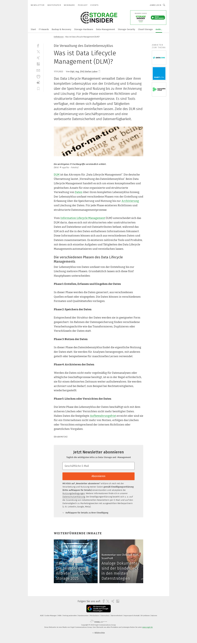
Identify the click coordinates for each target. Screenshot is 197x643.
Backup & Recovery (61, 29)
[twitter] (38, 51)
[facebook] (38, 45)
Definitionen (59, 37)
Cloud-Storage (145, 29)
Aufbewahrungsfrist (103, 415)
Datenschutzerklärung (73, 496)
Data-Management (105, 29)
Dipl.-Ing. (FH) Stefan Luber (84, 71)
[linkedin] (38, 64)
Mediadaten (95, 616)
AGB (41, 616)
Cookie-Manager (51, 616)
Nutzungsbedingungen (73, 493)
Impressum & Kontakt (132, 616)
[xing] (38, 58)
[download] (38, 82)
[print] (38, 76)
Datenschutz (105, 616)
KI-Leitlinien (145, 616)
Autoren (154, 616)
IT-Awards (44, 29)
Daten (78, 192)
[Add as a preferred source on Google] (98, 608)
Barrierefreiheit (117, 616)
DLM (57, 174)
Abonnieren (98, 476)
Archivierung (130, 201)
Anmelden (155, 5)
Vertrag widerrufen (70, 616)
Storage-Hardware (83, 29)
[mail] (38, 70)
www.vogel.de (147, 627)
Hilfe (60, 616)
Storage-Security (126, 29)
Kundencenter (83, 616)
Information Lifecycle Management (82, 218)
